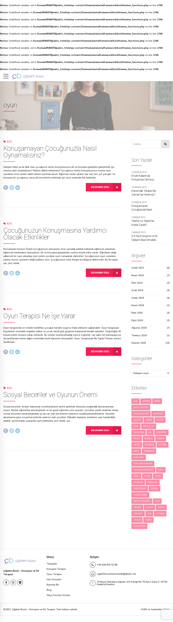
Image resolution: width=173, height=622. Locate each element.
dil (150, 432)
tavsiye (137, 507)
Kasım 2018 (137, 305)
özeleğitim (139, 526)
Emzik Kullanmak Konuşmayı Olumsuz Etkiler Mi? (142, 178)
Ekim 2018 (136, 312)
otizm (147, 476)
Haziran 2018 (138, 342)
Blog (9, 141)
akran (146, 401)
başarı (137, 420)
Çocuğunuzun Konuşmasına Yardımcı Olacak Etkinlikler (55, 233)
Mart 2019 (136, 282)
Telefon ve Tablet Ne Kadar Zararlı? (142, 222)
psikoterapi (139, 488)
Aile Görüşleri (54, 579)
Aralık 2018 (137, 298)
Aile (135, 401)
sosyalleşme (140, 494)
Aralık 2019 (137, 267)
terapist (138, 513)
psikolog (153, 482)
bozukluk (148, 426)
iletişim (162, 444)
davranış (138, 432)
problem (138, 482)
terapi (161, 507)
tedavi (149, 507)
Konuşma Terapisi (56, 569)
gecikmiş (149, 444)
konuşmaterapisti (143, 469)
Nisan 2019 (137, 275)
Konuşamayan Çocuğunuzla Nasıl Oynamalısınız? (50, 151)
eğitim (136, 444)
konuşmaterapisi (142, 463)
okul (161, 469)
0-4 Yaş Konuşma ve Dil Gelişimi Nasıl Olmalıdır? (144, 237)
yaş (149, 513)
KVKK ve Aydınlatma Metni (155, 609)
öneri (148, 520)
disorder (161, 432)
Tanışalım (52, 563)
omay (136, 476)
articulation (140, 407)
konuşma (138, 457)
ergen (160, 438)
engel (136, 438)
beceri (160, 420)
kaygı (136, 451)
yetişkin (160, 513)
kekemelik (149, 451)
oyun (158, 476)
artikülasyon (141, 413)
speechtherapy (141, 501)
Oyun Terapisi (54, 574)
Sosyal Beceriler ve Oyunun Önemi (50, 395)
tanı (157, 501)
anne (157, 401)
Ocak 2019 (137, 290)
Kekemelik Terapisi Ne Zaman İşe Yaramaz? (143, 192)
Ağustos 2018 (138, 327)
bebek (149, 420)
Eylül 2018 (137, 320)
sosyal (154, 488)
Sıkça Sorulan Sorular (58, 595)
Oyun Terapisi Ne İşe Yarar (39, 316)
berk (136, 426)
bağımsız (158, 413)
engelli (149, 438)
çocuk (137, 520)
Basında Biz (53, 584)
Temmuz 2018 (139, 335)
